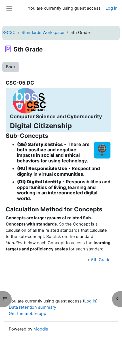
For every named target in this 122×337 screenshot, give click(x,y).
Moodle (40, 329)
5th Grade (101, 259)
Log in (111, 8)
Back (11, 66)
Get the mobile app (27, 313)
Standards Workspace (43, 32)
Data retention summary (32, 307)
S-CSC (9, 32)
